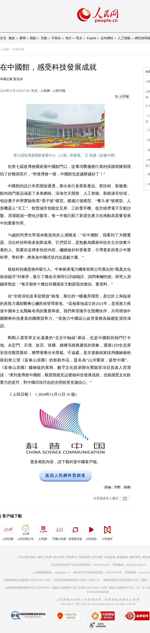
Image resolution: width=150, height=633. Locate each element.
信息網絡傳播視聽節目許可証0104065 (27, 587)
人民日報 (8, 539)
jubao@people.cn (136, 564)
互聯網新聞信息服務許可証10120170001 (27, 580)
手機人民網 (59, 539)
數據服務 (122, 557)
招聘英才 (71, 557)
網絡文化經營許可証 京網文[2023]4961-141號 (80, 587)
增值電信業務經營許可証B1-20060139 (76, 580)
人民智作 (107, 539)
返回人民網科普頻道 (65, 475)
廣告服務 (84, 557)
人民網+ (43, 539)
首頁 (3, 38)
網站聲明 (134, 557)
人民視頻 (91, 539)
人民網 (5, 49)
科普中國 (18, 49)
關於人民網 (45, 557)
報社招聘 (58, 557)
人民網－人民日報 (52, 90)
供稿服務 (109, 557)
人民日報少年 (25, 539)
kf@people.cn (62, 572)
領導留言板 (75, 539)
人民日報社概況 (26, 557)
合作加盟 (96, 557)
